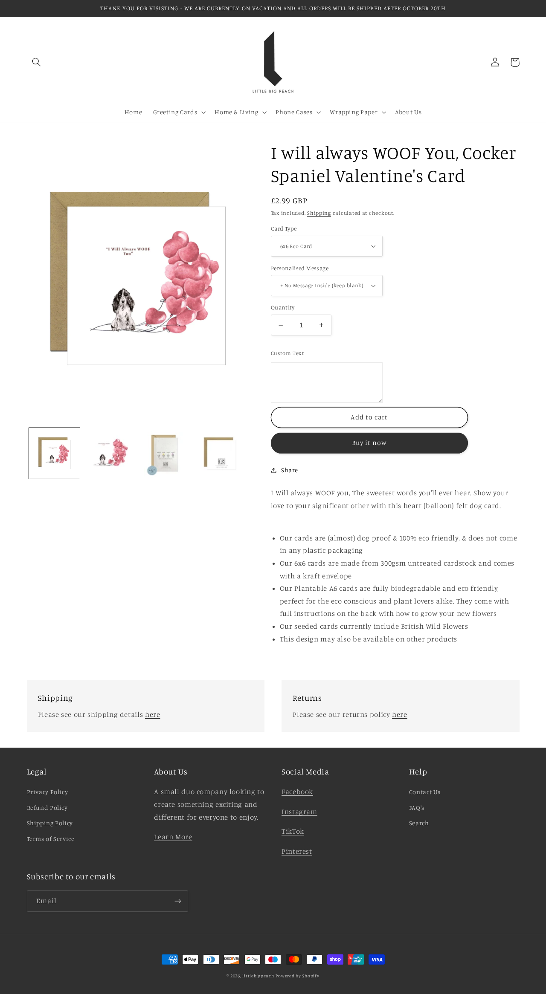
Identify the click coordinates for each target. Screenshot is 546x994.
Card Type (284, 228)
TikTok (293, 831)
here (152, 714)
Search (419, 822)
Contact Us (425, 791)
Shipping (319, 213)
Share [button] (289, 470)
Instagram (299, 811)
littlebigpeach (258, 975)
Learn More (173, 836)
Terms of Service (51, 838)
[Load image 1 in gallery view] (54, 453)
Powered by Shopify (297, 975)
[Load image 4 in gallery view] (164, 453)
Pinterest (297, 851)
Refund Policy (47, 807)
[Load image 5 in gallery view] (220, 453)
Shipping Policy (50, 822)
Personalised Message (299, 268)
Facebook (297, 791)
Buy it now (369, 443)
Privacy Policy (47, 791)
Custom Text (288, 353)
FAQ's (416, 807)
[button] (36, 62)
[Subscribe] (177, 900)
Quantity (282, 307)
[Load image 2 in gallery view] (109, 453)
